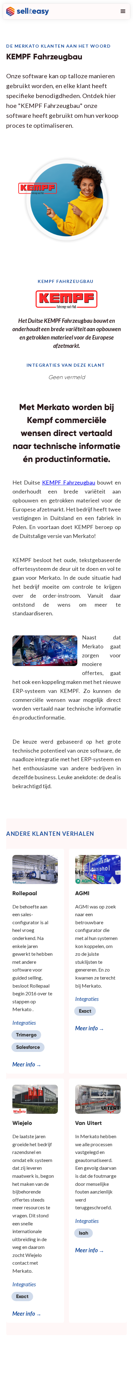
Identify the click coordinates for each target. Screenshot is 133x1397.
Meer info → (26, 1064)
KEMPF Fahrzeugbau (68, 482)
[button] (122, 11)
